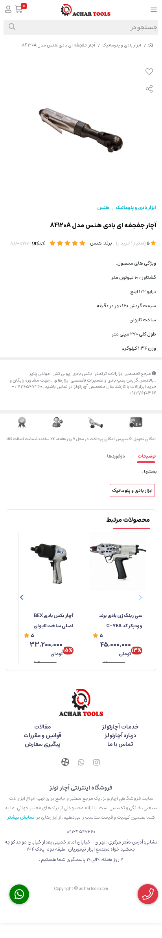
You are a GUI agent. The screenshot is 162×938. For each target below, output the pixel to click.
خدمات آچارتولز (120, 727)
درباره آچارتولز (120, 735)
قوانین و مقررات (42, 735)
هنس (103, 208)
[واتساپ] (81, 763)
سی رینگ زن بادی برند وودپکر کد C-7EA (120, 621)
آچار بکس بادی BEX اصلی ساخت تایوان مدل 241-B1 (53, 621)
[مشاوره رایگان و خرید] (148, 894)
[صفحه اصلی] (150, 45)
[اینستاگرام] (96, 763)
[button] (21, 597)
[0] (18, 10)
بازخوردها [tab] (116, 456)
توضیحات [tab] (147, 456)
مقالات (42, 727)
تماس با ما (120, 744)
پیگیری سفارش (42, 744)
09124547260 (81, 832)
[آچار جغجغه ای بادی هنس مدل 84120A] (81, 702)
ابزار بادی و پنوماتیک (121, 45)
